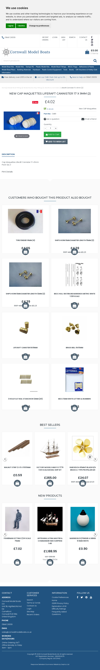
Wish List (63, 38)
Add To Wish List (57, 141)
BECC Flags (72, 67)
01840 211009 (7, 624)
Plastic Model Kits (42, 67)
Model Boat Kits (8, 67)
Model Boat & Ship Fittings (33, 88)
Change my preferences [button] (39, 26)
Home (4, 88)
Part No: (47, 114)
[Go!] (95, 60)
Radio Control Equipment (51, 70)
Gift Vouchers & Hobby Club (86, 70)
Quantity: (48, 124)
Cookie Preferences (60, 597)
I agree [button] (10, 26)
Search (72, 37)
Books (71, 70)
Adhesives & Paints (86, 67)
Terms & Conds (33, 603)
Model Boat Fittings (58, 67)
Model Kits (20, 67)
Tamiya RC (30, 67)
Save (36, 102)
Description (8, 154)
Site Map (30, 611)
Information (6, 73)
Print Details (7, 171)
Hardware (36, 70)
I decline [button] (21, 26)
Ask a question (52, 119)
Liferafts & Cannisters (52, 88)
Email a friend (90, 119)
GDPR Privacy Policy (60, 603)
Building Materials (24, 70)
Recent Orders (45, 38)
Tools (65, 70)
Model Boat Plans (8, 70)
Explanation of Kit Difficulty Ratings (59, 607)
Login (54, 37)
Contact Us (83, 38)
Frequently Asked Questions (59, 612)
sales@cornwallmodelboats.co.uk (16, 632)
